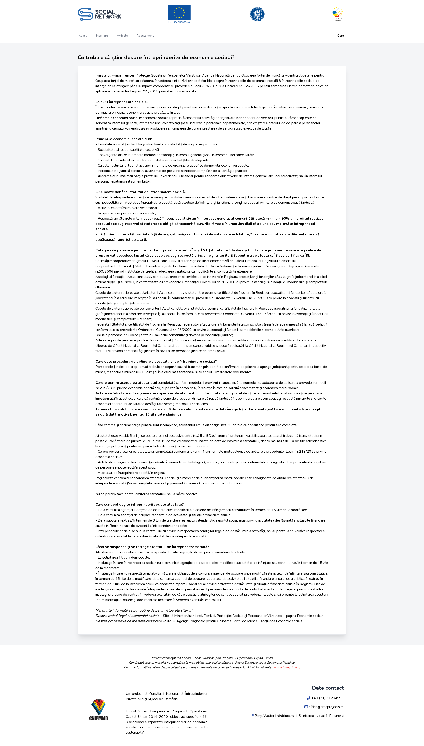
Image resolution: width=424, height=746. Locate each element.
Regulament (145, 36)
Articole (122, 36)
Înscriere (102, 36)
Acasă (83, 36)
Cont (340, 36)
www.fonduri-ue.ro (287, 667)
